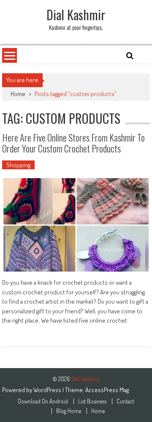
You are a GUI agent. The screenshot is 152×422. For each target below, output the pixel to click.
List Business (92, 401)
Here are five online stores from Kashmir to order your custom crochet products (73, 143)
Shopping (18, 165)
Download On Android (43, 401)
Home (18, 94)
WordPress (47, 390)
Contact (125, 401)
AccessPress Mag (107, 390)
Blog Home (68, 411)
